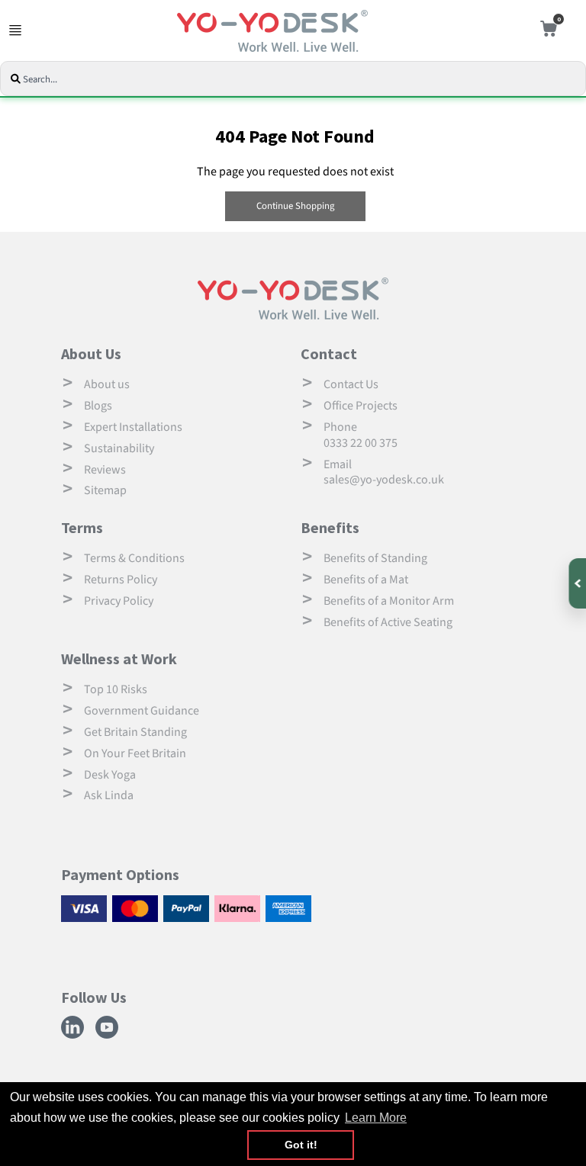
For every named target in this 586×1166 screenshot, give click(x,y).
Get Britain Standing (135, 732)
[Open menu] (15, 30)
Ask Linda (109, 795)
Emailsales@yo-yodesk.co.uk (384, 472)
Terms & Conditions (134, 558)
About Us (91, 353)
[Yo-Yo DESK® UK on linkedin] (74, 1035)
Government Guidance (141, 710)
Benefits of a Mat (366, 579)
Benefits (330, 527)
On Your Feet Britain (135, 753)
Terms (82, 527)
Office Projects (361, 405)
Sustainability (119, 448)
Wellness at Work (119, 658)
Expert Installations (133, 427)
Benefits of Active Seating (388, 622)
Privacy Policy (118, 601)
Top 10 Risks (115, 689)
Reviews (105, 469)
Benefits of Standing (375, 558)
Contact (329, 353)
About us (107, 384)
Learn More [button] (376, 1117)
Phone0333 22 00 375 (361, 435)
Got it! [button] (301, 1145)
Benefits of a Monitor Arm (389, 601)
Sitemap (105, 490)
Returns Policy (120, 579)
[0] (545, 31)
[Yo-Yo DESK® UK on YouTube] (108, 1035)
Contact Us (351, 384)
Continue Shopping (295, 206)
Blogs (98, 405)
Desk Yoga (110, 774)
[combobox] (295, 80)
